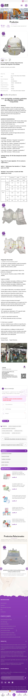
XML (16, 689)
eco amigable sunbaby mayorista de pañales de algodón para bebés (12, 399)
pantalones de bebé (6, 453)
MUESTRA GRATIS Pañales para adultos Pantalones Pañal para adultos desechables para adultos (19, 520)
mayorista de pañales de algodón (8, 428)
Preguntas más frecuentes (6, 607)
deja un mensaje (14, 694)
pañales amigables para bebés (15, 426)
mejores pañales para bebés (6, 619)
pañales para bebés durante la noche (8, 635)
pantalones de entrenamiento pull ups (8, 626)
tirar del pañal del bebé (5, 630)
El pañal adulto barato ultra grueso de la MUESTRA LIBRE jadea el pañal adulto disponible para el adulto (19, 497)
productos (3, 605)
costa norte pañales (6, 433)
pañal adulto (5, 465)
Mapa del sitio (12, 689)
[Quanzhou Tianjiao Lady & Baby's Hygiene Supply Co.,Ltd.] (4, 5)
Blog (1, 609)
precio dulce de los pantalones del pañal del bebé (10, 637)
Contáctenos (3, 612)
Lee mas (14, 477)
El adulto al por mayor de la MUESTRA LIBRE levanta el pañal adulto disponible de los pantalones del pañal (18, 509)
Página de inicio (3, 26)
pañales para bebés (4, 624)
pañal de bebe (8, 26)
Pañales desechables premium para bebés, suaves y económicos (13, 644)
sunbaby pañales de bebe (7, 430)
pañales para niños (18, 430)
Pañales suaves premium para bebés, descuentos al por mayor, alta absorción (14, 660)
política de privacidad (22, 689)
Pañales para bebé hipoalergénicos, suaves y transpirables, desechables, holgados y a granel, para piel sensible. (12, 664)
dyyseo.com (3, 689)
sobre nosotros (4, 603)
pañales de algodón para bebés (16, 99)
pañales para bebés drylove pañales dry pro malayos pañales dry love (14, 571)
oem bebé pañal (4, 621)
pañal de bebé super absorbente (7, 628)
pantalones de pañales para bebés (7, 632)
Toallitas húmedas (6, 459)
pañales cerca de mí (16, 433)
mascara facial (5, 456)
